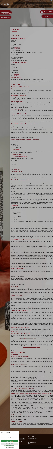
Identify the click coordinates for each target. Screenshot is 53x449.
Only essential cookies (9, 443)
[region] (9, 436)
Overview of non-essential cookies (9, 445)
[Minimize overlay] (17, 432)
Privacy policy (7, 447)
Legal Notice (12, 447)
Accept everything (9, 441)
